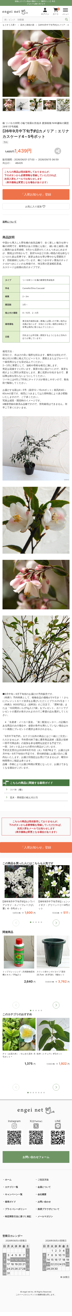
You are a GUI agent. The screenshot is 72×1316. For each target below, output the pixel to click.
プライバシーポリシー (16, 1209)
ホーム (8, 1179)
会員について (44, 1187)
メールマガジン (45, 1216)
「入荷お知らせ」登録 (36, 194)
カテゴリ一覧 (11, 1187)
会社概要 (42, 1194)
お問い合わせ (44, 1201)
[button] (56, 923)
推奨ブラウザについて (48, 1209)
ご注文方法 (43, 1179)
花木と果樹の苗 (27, 25)
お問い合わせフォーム (36, 1157)
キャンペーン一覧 (13, 1194)
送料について (10, 221)
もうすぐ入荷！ (10, 25)
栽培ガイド (10, 1201)
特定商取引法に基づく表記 (18, 1216)
